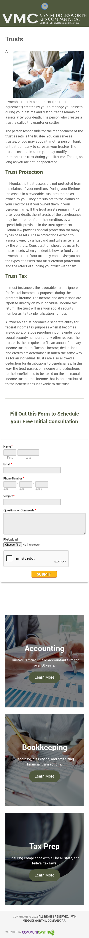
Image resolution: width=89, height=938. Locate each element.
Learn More (44, 677)
